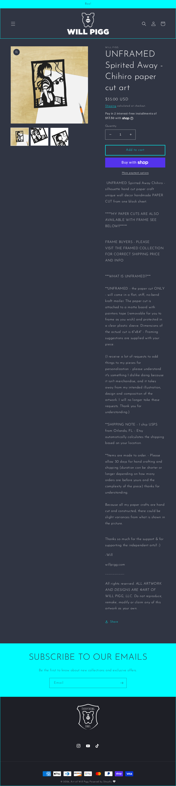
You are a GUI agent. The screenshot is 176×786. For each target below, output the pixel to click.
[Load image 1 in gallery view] (20, 137)
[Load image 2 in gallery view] (40, 137)
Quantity (110, 126)
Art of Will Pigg (79, 782)
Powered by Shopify (101, 782)
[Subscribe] (121, 683)
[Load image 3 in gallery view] (59, 137)
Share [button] (114, 621)
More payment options (135, 173)
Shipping (110, 106)
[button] (13, 24)
